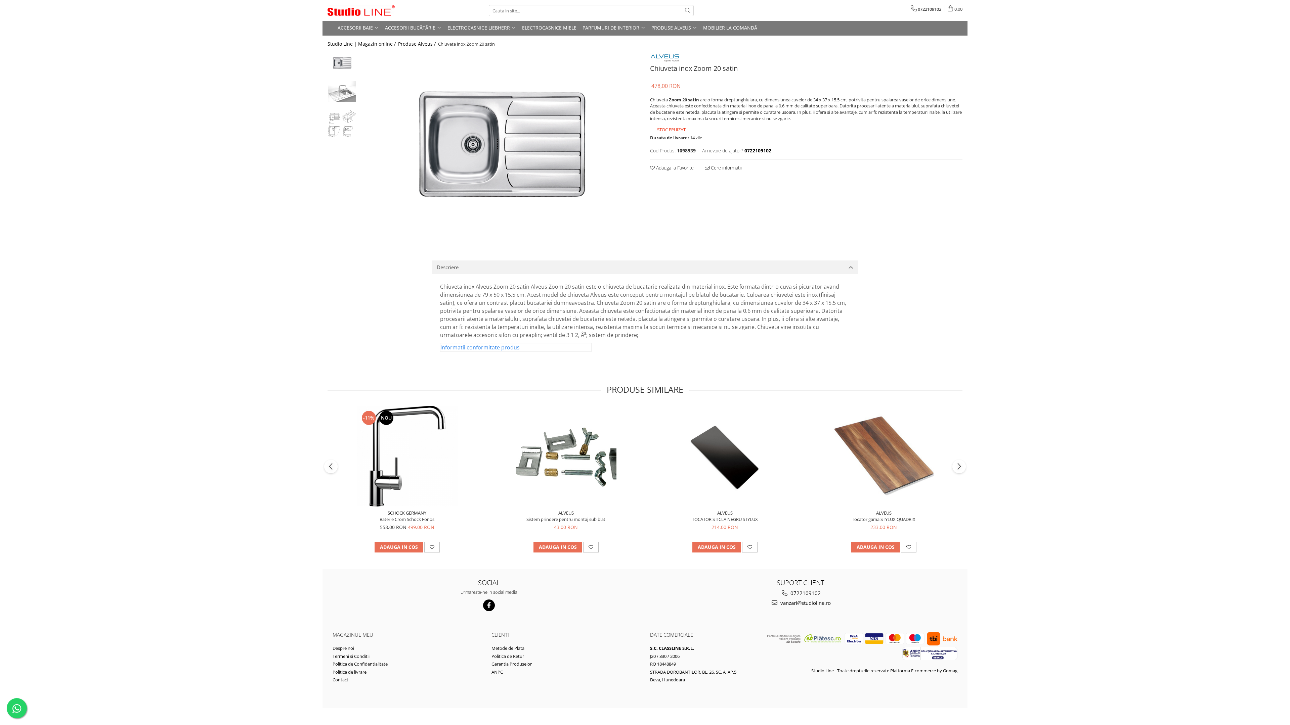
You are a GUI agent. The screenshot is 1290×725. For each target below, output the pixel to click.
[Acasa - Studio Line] (361, 10)
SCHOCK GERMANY (407, 513)
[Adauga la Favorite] (432, 547)
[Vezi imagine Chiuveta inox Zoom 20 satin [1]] (342, 91)
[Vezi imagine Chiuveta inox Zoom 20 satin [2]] (342, 124)
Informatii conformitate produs (480, 347)
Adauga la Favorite (674, 167)
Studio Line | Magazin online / (362, 44)
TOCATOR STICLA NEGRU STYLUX (725, 519)
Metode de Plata (507, 648)
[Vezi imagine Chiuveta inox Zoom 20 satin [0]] (342, 63)
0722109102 (805, 593)
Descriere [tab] (448, 267)
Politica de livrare (350, 672)
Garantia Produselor (511, 664)
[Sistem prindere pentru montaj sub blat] (566, 456)
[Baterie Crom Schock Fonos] (407, 456)
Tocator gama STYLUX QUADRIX (883, 519)
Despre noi (343, 648)
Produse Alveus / (417, 44)
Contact (340, 680)
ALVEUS (566, 513)
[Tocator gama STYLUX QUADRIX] (883, 456)
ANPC (497, 672)
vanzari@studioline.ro (805, 602)
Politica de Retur (507, 656)
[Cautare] (688, 10)
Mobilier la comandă (730, 28)
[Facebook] (489, 605)
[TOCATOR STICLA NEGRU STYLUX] (725, 456)
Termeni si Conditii (351, 656)
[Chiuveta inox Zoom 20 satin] (499, 146)
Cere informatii (726, 167)
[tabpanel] (499, 146)
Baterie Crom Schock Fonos (407, 519)
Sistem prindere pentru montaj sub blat (565, 519)
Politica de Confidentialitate (360, 664)
